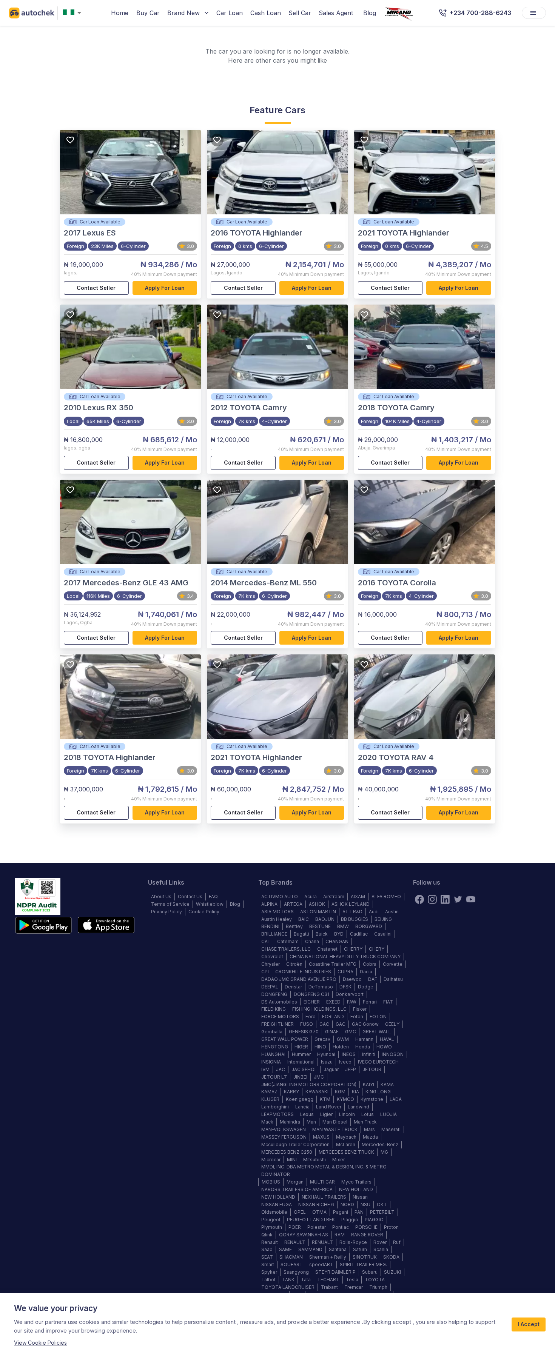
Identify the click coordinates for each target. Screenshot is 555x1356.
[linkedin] (445, 899)
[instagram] (432, 899)
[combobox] (73, 13)
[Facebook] (419, 899)
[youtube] (470, 899)
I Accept (529, 1324)
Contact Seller (96, 288)
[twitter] (458, 899)
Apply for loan (165, 288)
